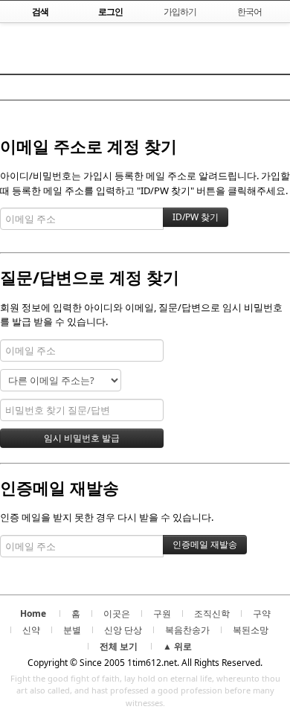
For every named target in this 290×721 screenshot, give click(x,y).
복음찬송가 (187, 630)
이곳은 (116, 613)
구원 (162, 613)
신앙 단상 (123, 630)
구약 (262, 613)
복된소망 (250, 630)
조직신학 (212, 613)
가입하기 (180, 11)
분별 (72, 630)
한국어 (249, 11)
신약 (31, 630)
